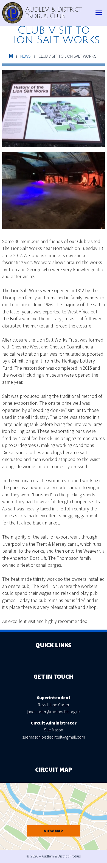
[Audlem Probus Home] (12, 13)
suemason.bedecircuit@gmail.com (53, 737)
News (25, 56)
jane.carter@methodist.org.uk (53, 711)
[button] (98, 12)
